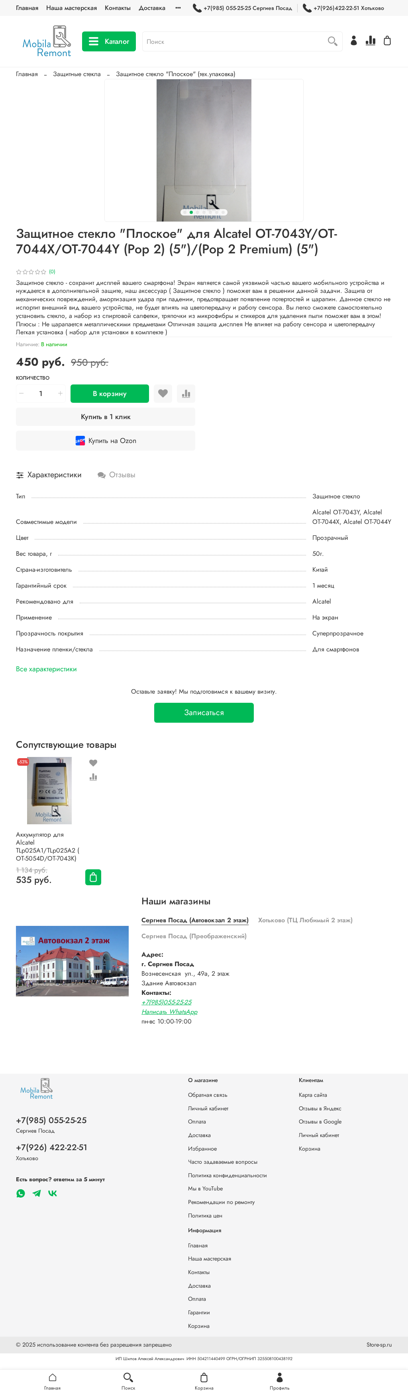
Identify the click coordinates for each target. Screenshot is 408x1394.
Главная (27, 7)
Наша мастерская (71, 7)
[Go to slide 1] (184, 212)
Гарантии (199, 1312)
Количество (32, 378)
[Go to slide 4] (204, 212)
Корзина (309, 1149)
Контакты (118, 7)
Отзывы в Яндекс (320, 1108)
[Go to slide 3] (197, 212)
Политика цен (205, 1216)
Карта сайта (313, 1095)
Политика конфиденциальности (227, 1175)
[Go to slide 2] (191, 212)
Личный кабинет (208, 1108)
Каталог (117, 41)
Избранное (202, 1149)
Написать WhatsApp (169, 1011)
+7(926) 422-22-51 (51, 1147)
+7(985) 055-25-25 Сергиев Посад (248, 8)
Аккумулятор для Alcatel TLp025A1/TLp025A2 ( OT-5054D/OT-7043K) (47, 846)
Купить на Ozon (112, 440)
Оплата (197, 1121)
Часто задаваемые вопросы (222, 1162)
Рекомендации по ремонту (221, 1202)
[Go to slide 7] (223, 212)
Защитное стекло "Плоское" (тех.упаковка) (175, 73)
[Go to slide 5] (210, 212)
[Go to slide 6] (216, 212)
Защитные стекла (77, 73)
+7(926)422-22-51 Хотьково (349, 8)
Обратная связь (208, 1095)
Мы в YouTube (205, 1188)
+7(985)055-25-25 (166, 1002)
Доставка (152, 7)
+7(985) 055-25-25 (51, 1120)
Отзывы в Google (320, 1121)
